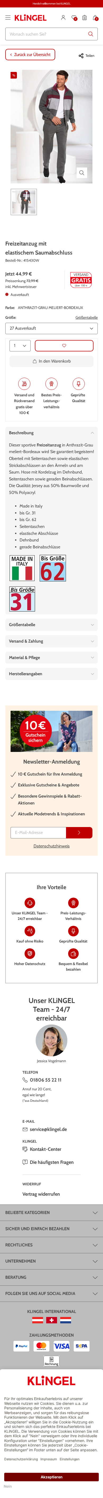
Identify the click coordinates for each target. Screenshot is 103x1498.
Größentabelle (87, 317)
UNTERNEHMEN (20, 1261)
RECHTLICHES (18, 1244)
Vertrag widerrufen (41, 1194)
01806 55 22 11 (46, 1080)
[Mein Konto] (63, 17)
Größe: (10, 317)
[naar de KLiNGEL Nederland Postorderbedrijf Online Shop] (65, 1320)
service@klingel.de (48, 1129)
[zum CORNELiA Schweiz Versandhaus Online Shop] (51, 1320)
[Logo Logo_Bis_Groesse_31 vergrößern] (22, 599)
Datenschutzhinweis (52, 846)
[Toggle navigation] (8, 17)
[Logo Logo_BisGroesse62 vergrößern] (53, 568)
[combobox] (51, 34)
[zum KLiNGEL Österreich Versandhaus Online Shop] (37, 1320)
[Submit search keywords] (91, 34)
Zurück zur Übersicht (32, 54)
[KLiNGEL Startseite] (30, 17)
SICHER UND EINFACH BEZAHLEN (37, 1228)
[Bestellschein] (84, 17)
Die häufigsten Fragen (52, 1162)
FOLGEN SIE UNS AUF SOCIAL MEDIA (40, 1293)
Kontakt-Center (45, 1149)
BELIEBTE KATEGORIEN (27, 1212)
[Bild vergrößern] (82, 172)
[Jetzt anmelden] (79, 832)
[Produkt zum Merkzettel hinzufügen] (64, 345)
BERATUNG (15, 1277)
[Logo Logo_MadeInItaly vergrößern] (22, 568)
